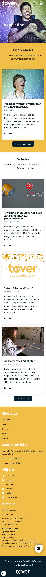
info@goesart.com (9, 510)
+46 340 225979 (8, 514)
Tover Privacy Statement (23, 565)
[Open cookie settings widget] (3, 573)
